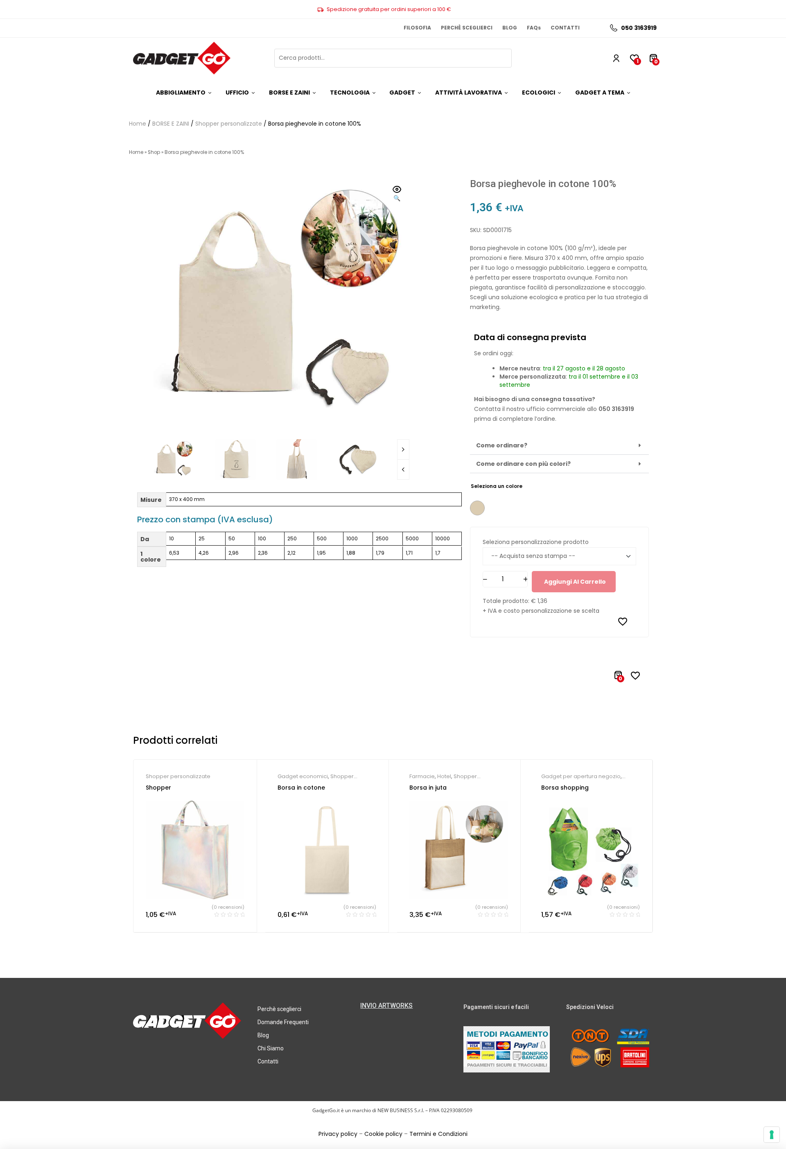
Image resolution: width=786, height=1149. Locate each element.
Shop (154, 152)
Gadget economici (303, 776)
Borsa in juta (428, 787)
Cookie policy (383, 1134)
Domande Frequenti (283, 1022)
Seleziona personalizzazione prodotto (536, 542)
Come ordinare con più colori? (523, 464)
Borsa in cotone (301, 787)
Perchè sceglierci (279, 1009)
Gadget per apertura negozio (581, 776)
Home (137, 124)
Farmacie (422, 776)
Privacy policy (337, 1134)
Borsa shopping (565, 787)
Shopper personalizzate (228, 124)
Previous (403, 469)
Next (403, 449)
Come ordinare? (501, 445)
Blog (263, 1035)
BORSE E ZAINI (170, 124)
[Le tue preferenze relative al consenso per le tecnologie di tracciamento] (771, 1134)
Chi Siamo (270, 1048)
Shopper (158, 787)
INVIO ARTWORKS (386, 1005)
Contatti (267, 1061)
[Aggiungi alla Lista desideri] (622, 621)
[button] (397, 194)
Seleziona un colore (496, 486)
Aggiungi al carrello (575, 582)
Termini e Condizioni (438, 1134)
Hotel (444, 776)
